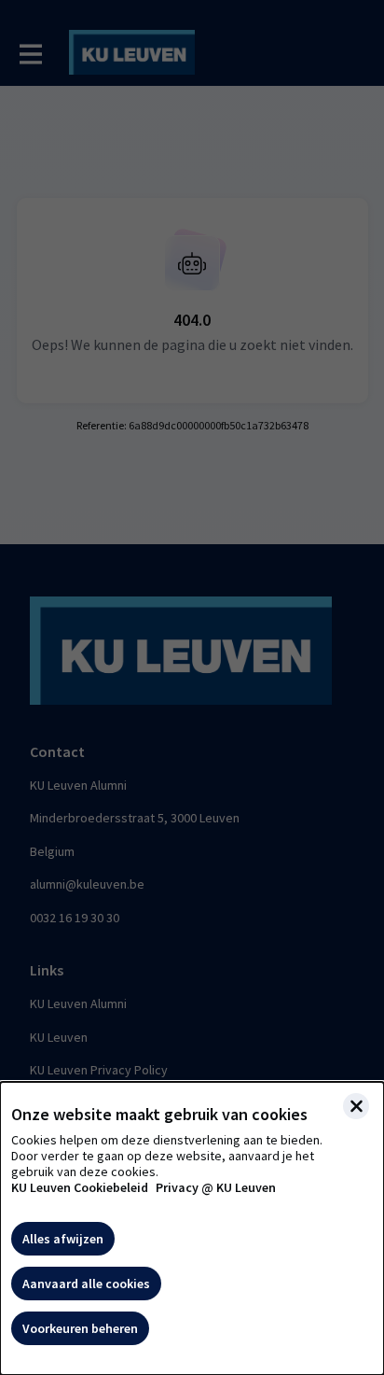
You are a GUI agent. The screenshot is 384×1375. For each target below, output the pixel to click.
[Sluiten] (356, 1106)
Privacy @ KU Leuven (216, 1188)
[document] (192, 1228)
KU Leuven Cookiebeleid (79, 1188)
